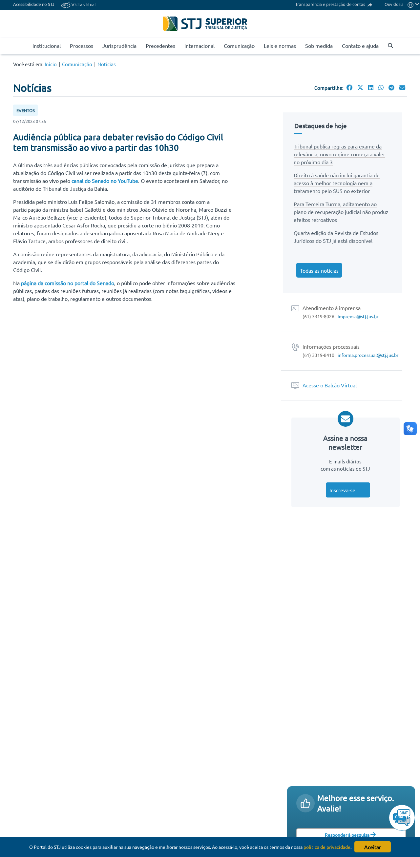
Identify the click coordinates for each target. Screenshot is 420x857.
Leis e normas (280, 45)
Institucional (46, 45)
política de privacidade (327, 847)
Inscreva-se (342, 490)
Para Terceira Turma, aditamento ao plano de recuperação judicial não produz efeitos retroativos (341, 212)
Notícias (106, 64)
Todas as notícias (319, 270)
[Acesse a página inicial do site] (25, 45)
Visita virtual (83, 4)
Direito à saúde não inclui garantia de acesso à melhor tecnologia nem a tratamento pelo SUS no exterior (337, 183)
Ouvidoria (394, 4)
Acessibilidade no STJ (33, 4)
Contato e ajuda (360, 45)
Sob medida (319, 45)
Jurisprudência (119, 45)
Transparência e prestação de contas (330, 4)
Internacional (199, 45)
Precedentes (160, 45)
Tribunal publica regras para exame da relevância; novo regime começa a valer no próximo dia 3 (339, 154)
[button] (387, 46)
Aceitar (372, 847)
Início (51, 64)
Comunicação (239, 45)
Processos (81, 45)
